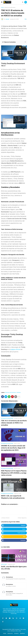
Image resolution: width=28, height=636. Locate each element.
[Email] (15, 396)
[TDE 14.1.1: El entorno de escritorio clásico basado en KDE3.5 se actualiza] (14, 409)
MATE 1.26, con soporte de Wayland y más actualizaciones (13, 497)
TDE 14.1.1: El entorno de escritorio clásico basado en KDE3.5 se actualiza (14, 423)
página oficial (15, 349)
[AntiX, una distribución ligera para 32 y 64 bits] (14, 555)
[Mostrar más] (19, 396)
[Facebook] (2, 396)
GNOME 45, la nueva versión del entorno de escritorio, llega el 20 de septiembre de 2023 (13, 448)
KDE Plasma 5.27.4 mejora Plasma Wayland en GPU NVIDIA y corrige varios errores (13, 473)
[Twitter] (5, 396)
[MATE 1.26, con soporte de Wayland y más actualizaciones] (14, 485)
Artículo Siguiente (22, 517)
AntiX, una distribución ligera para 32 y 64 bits (14, 568)
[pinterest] (23, 618)
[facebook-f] (2, 618)
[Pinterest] (12, 396)
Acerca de (10, 633)
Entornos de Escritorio (10, 7)
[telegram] (20, 618)
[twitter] (6, 618)
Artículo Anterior (6, 517)
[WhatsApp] (9, 396)
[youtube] (9, 618)
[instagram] (16, 618)
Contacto (16, 633)
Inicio (2, 7)
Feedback (22, 633)
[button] (1, 2)
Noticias (19, 392)
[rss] (13, 618)
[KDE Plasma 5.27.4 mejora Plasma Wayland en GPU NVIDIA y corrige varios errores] (14, 460)
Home (4, 633)
